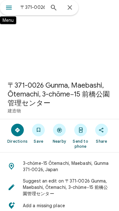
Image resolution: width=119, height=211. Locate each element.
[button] (59, 166)
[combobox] (32, 7)
